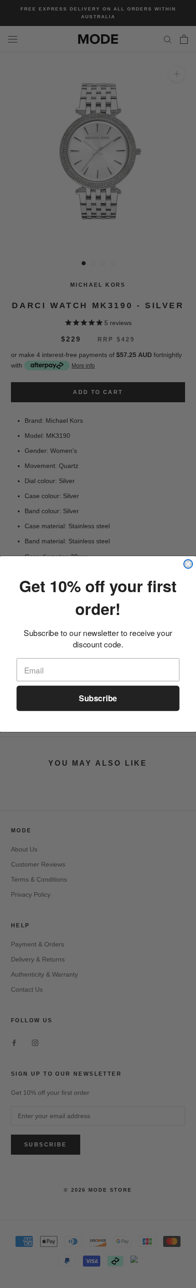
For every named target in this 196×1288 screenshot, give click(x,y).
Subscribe (98, 698)
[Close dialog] (188, 564)
